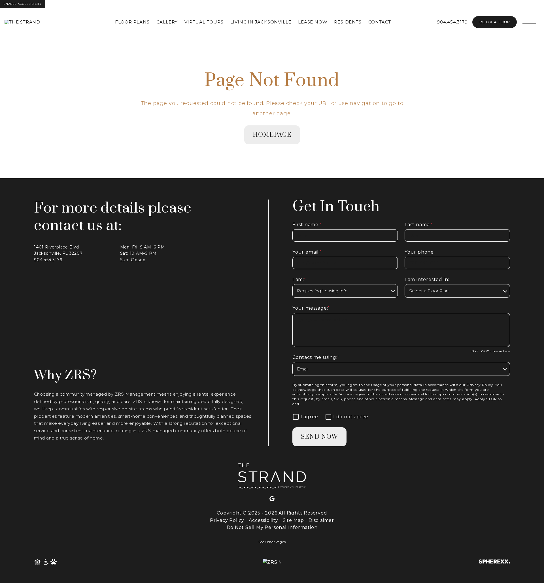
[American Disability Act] (45, 562)
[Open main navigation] (529, 22)
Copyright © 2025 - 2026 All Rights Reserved (272, 513)
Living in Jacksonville (261, 22)
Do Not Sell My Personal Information (272, 527)
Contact (379, 22)
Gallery (167, 22)
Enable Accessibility (22, 4)
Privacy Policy (480, 385)
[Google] (272, 499)
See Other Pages (272, 542)
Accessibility (263, 520)
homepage (272, 135)
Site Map (293, 520)
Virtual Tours (203, 22)
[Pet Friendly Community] (53, 562)
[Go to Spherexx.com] (494, 562)
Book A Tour (494, 22)
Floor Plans (132, 22)
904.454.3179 (452, 22)
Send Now (319, 437)
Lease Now (312, 22)
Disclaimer (321, 520)
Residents (347, 22)
